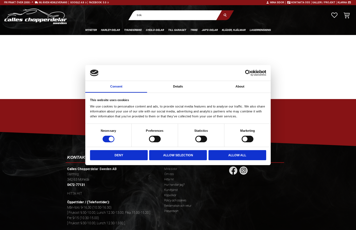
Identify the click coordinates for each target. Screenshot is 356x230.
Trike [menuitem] (194, 30)
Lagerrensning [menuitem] (260, 30)
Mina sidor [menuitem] (170, 169)
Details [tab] (178, 86)
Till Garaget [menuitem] (177, 30)
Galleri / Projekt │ (325, 2)
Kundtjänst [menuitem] (171, 190)
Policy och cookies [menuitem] (175, 200)
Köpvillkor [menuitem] (170, 195)
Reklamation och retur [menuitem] (177, 206)
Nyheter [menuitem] (91, 30)
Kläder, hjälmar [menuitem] (234, 30)
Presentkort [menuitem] (171, 211)
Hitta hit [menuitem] (169, 179)
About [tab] (239, 86)
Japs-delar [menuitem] (210, 30)
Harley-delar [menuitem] (110, 30)
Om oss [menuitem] (169, 174)
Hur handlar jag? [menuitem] (174, 185)
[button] (334, 15)
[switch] (155, 139)
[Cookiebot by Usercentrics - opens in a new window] (248, 73)
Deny (119, 155)
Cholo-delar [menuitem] (155, 30)
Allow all (237, 155)
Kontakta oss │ (301, 2)
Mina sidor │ (278, 2)
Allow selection (178, 155)
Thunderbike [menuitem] (133, 30)
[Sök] (225, 15)
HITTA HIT (74, 193)
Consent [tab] (116, 86)
